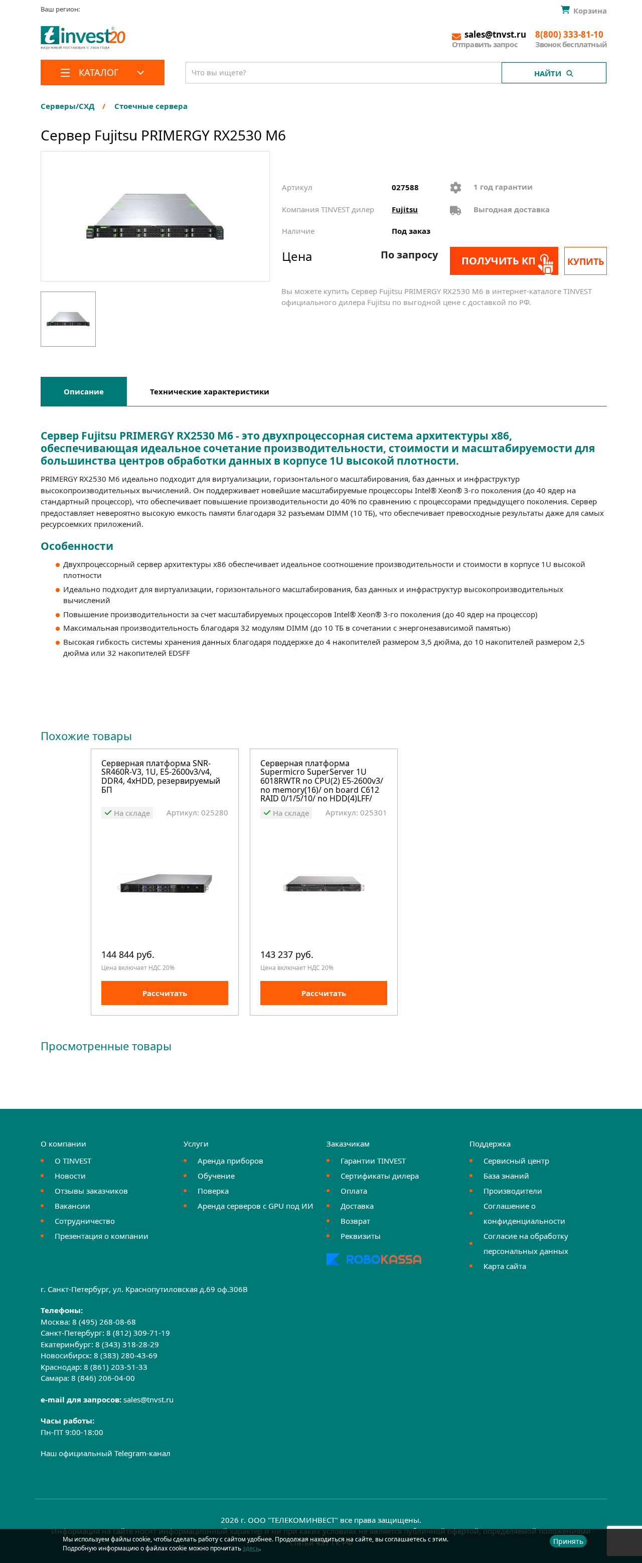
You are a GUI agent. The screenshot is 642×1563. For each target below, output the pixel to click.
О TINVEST (73, 1161)
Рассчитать (164, 993)
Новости (70, 1176)
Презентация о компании (101, 1236)
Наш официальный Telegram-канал (106, 1453)
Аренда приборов (230, 1161)
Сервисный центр (516, 1161)
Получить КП (498, 260)
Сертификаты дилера (380, 1176)
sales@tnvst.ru (148, 1399)
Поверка (213, 1191)
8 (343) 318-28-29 (127, 1344)
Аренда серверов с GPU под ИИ (255, 1206)
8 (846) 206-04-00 (103, 1378)
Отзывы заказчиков (91, 1191)
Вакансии (72, 1206)
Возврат (355, 1221)
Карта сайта (505, 1266)
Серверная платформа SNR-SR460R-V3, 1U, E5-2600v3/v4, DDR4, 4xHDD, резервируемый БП (160, 777)
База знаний (506, 1176)
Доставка (357, 1206)
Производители (513, 1191)
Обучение (216, 1176)
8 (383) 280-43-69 (125, 1355)
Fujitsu (405, 209)
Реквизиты (361, 1236)
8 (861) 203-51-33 (115, 1367)
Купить (585, 261)
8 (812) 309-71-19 (138, 1333)
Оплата (354, 1191)
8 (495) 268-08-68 (104, 1322)
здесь (251, 1548)
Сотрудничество (85, 1221)
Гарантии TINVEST (373, 1161)
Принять (568, 1541)
